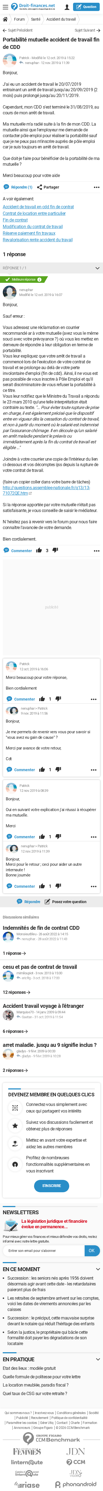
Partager (51, 187)
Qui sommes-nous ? (18, 1413)
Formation (90, 1423)
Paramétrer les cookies (21, 1423)
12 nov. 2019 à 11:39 (55, 63)
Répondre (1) (21, 187)
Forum (19, 19)
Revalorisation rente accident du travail (38, 239)
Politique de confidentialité (69, 1418)
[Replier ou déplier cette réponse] (97, 268)
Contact (62, 1423)
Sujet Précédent (20, 30)
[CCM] (76, 1462)
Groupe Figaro (43, 1428)
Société (94, 1413)
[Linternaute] (27, 1462)
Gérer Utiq (46, 1423)
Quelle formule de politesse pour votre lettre (41, 1376)
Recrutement (39, 1418)
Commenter (21, 551)
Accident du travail (61, 19)
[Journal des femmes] (27, 1451)
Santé (35, 19)
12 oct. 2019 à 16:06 (34, 669)
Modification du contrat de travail (33, 226)
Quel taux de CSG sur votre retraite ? (35, 1393)
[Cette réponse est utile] (39, 550)
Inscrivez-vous (44, 1413)
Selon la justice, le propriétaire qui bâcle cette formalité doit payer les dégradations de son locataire (47, 1338)
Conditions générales (71, 1413)
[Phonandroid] (76, 1484)
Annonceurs (22, 1428)
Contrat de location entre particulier (34, 213)
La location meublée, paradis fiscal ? (36, 1385)
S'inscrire (51, 1185)
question (89, 7)
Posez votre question (69, 902)
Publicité (22, 1418)
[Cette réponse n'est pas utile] (55, 550)
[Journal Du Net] (76, 1451)
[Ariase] (27, 1485)
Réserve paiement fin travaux (29, 233)
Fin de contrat (15, 220)
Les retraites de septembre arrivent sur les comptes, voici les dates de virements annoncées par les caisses (53, 1304)
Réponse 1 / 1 (15, 268)
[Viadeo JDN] (76, 1473)
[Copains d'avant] (27, 1473)
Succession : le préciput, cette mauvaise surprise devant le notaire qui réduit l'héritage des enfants (50, 1320)
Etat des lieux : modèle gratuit (29, 1368)
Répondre (32, 902)
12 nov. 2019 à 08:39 (34, 791)
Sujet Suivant (85, 30)
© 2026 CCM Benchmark (73, 1428)
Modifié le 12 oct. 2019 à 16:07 (40, 295)
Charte (75, 1423)
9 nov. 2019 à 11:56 (34, 713)
